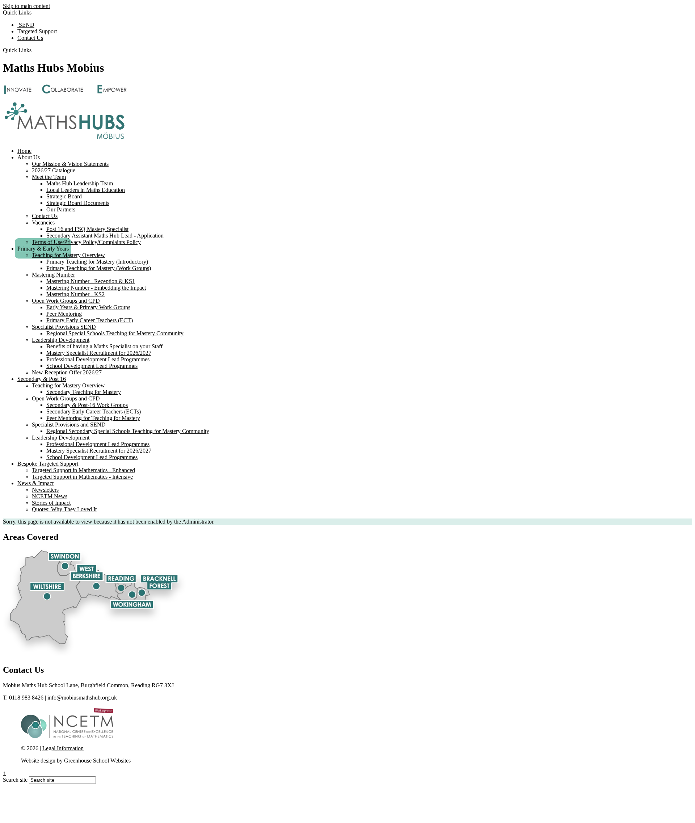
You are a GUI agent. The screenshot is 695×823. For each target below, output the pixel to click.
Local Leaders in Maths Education (85, 190)
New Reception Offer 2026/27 (67, 372)
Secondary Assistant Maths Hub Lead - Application (105, 235)
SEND (25, 25)
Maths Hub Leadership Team (79, 183)
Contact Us (30, 38)
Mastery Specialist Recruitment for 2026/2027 (98, 353)
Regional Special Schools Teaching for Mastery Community (115, 333)
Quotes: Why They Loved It (64, 509)
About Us (28, 157)
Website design (38, 760)
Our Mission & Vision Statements (70, 164)
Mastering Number (53, 275)
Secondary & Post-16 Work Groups (87, 405)
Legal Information (63, 748)
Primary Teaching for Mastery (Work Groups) (98, 268)
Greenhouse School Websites (97, 760)
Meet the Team (49, 177)
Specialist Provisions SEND (64, 327)
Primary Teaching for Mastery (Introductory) (97, 262)
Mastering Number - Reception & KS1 (90, 281)
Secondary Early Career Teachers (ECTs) (93, 411)
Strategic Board (64, 196)
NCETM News (49, 496)
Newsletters (45, 490)
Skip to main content (26, 6)
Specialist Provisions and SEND (69, 424)
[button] (34, 50)
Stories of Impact (51, 503)
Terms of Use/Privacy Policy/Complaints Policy (86, 242)
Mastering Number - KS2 (75, 294)
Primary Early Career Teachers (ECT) (89, 320)
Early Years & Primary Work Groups (88, 307)
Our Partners (60, 209)
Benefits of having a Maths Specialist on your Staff (104, 346)
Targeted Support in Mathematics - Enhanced (83, 470)
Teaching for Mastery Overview (68, 255)
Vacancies (43, 222)
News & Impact (35, 483)
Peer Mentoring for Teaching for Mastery (93, 418)
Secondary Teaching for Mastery (83, 392)
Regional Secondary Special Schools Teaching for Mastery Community (127, 431)
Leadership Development (60, 340)
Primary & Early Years (43, 248)
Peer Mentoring (64, 314)
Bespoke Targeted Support (47, 464)
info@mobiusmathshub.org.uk (82, 697)
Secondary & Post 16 (41, 379)
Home (24, 151)
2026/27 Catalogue (53, 170)
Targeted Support (37, 31)
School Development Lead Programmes (92, 366)
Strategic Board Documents (77, 203)
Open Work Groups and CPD (66, 301)
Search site (15, 780)
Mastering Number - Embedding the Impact (96, 288)
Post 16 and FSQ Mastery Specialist (87, 229)
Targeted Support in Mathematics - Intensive (82, 477)
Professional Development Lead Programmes (97, 359)
